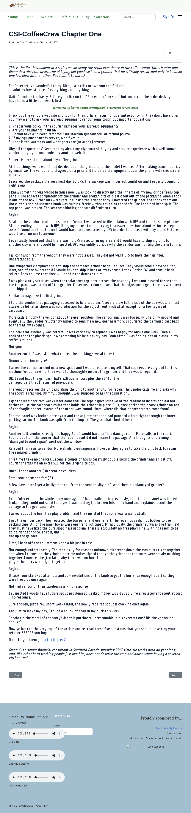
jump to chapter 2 (52, 639)
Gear (29, 17)
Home (13, 17)
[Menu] (180, 16)
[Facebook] (161, 53)
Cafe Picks (69, 17)
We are (47, 17)
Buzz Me (101, 17)
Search (57, 726)
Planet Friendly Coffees (168, 728)
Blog (85, 17)
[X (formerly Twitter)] (170, 53)
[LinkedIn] (179, 53)
